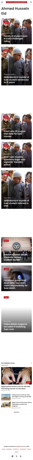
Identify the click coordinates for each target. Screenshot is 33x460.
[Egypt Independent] (16, 2)
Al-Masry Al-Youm (20, 446)
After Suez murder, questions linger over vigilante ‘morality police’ (14, 161)
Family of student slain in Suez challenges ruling (16, 39)
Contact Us (16, 449)
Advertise (9, 449)
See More (16, 412)
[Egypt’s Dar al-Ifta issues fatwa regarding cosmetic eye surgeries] (6, 404)
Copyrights (23, 449)
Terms (16, 452)
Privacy (29, 449)
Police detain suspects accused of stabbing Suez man (15, 327)
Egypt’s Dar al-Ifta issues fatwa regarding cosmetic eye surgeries (22, 404)
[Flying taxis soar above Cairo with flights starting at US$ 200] (6, 397)
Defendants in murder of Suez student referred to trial (16, 203)
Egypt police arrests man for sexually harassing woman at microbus (15, 387)
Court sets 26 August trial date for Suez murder (15, 134)
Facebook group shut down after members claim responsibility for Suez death (16, 284)
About (3, 449)
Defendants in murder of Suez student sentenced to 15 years (16, 80)
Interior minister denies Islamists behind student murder (16, 257)
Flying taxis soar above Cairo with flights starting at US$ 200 (21, 396)
